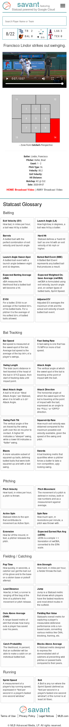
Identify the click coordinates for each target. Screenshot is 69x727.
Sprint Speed (10, 680)
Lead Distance (11, 588)
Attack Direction (46, 389)
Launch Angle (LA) (47, 220)
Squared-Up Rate (46, 420)
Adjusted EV (43, 299)
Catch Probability (12, 644)
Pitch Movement (46, 489)
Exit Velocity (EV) (12, 220)
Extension (8, 531)
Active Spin (9, 513)
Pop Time (8, 564)
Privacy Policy (27, 716)
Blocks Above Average (49, 644)
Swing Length (10, 365)
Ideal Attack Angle (12, 389)
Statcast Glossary (22, 203)
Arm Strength (44, 564)
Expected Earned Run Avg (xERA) (52, 533)
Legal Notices (47, 716)
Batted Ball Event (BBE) (49, 257)
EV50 (6, 299)
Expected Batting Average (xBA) (17, 276)
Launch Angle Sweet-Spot (17, 257)
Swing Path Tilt (11, 420)
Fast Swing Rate (46, 340)
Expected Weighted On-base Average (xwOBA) (50, 276)
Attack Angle (44, 365)
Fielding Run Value (47, 613)
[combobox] (34, 21)
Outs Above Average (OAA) (14, 615)
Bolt (40, 680)
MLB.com (63, 716)
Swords (41, 450)
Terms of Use (8, 716)
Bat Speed (8, 340)
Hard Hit (42, 235)
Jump (40, 588)
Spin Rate (42, 513)
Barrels (7, 235)
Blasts (6, 450)
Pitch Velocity (10, 489)
